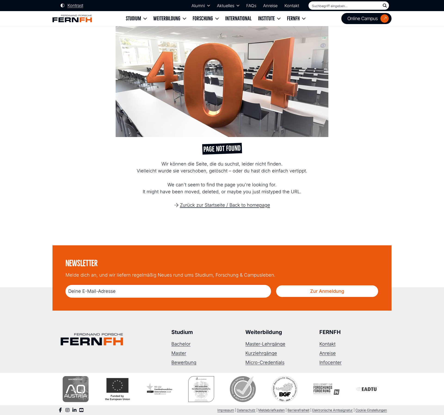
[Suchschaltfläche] (385, 5)
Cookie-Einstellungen (371, 410)
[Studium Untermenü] (145, 18)
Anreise (270, 5)
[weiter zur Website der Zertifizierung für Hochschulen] (201, 389)
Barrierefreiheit (298, 410)
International (238, 18)
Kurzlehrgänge (261, 353)
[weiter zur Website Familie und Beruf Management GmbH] (368, 389)
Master (178, 353)
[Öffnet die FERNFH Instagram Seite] (67, 410)
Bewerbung (183, 362)
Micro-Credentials (264, 362)
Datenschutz (246, 410)
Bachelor (181, 344)
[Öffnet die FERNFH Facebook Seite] (60, 410)
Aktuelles (225, 5)
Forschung (203, 18)
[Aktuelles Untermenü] (238, 5)
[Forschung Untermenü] (217, 18)
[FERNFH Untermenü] (303, 18)
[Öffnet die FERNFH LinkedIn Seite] (74, 410)
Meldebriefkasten (271, 410)
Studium (133, 18)
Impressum (225, 410)
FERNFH (293, 18)
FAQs (251, 5)
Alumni (198, 5)
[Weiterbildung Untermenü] (184, 18)
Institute (266, 18)
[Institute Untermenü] (279, 18)
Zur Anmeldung (327, 291)
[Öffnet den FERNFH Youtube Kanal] (81, 410)
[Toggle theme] (72, 5)
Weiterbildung (166, 18)
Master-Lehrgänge (265, 344)
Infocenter (330, 362)
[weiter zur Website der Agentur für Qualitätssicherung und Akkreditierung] (76, 389)
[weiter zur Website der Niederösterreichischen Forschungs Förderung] (326, 389)
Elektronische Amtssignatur (332, 410)
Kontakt (291, 5)
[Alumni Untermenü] (208, 5)
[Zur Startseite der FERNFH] (72, 18)
